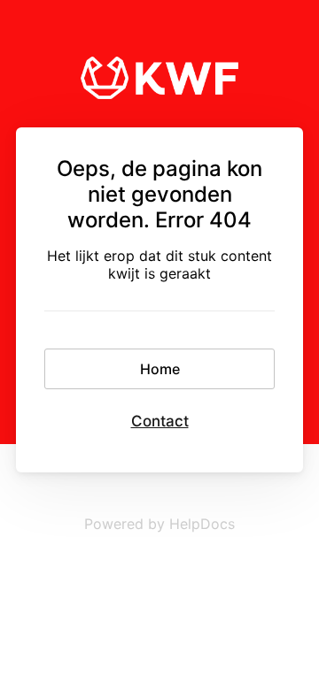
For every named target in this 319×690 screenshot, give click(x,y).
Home (160, 369)
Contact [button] (160, 421)
